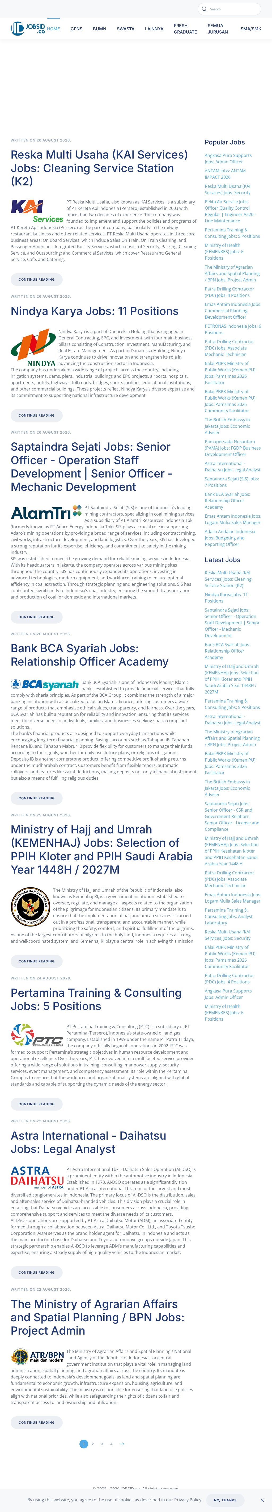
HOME (53, 28)
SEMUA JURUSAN (218, 29)
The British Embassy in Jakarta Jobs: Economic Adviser (227, 426)
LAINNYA (154, 28)
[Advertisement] (136, 98)
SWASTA (125, 28)
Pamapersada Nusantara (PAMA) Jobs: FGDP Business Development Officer (233, 448)
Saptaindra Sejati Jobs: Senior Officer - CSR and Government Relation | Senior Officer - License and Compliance (232, 816)
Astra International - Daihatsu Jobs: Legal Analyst (88, 1142)
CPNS (76, 28)
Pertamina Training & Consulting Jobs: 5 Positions (96, 999)
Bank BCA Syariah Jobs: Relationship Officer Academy (90, 654)
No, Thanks (225, 1500)
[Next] (122, 1443)
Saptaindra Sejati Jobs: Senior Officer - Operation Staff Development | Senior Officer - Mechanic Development (92, 466)
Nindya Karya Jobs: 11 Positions (95, 311)
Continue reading (37, 279)
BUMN (99, 28)
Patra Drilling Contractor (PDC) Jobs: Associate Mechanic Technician (229, 348)
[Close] (262, 1500)
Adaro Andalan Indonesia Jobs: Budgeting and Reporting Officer (230, 538)
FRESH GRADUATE (185, 29)
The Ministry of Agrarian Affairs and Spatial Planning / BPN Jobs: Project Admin (98, 1317)
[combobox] (229, 9)
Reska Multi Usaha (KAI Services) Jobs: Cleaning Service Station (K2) (99, 168)
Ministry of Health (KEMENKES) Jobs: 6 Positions (224, 251)
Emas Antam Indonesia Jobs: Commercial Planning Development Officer (233, 310)
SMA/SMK (251, 28)
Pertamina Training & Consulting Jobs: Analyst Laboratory (229, 916)
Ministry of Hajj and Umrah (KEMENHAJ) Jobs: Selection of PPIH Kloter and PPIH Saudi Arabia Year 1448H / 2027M (102, 849)
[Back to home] (29, 28)
